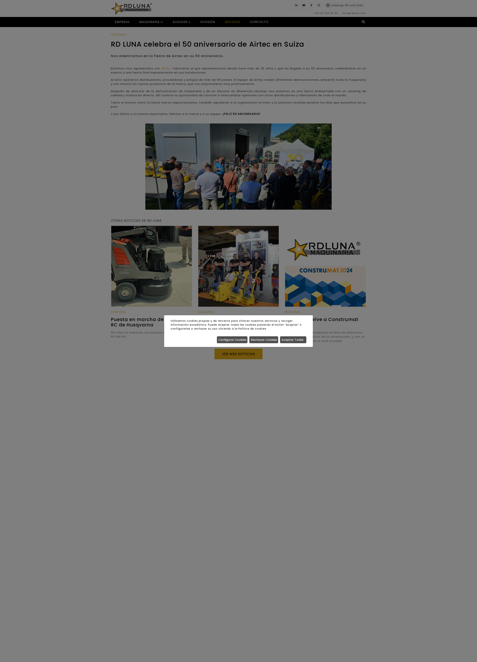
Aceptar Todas (293, 340)
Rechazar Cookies (264, 340)
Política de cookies (252, 329)
